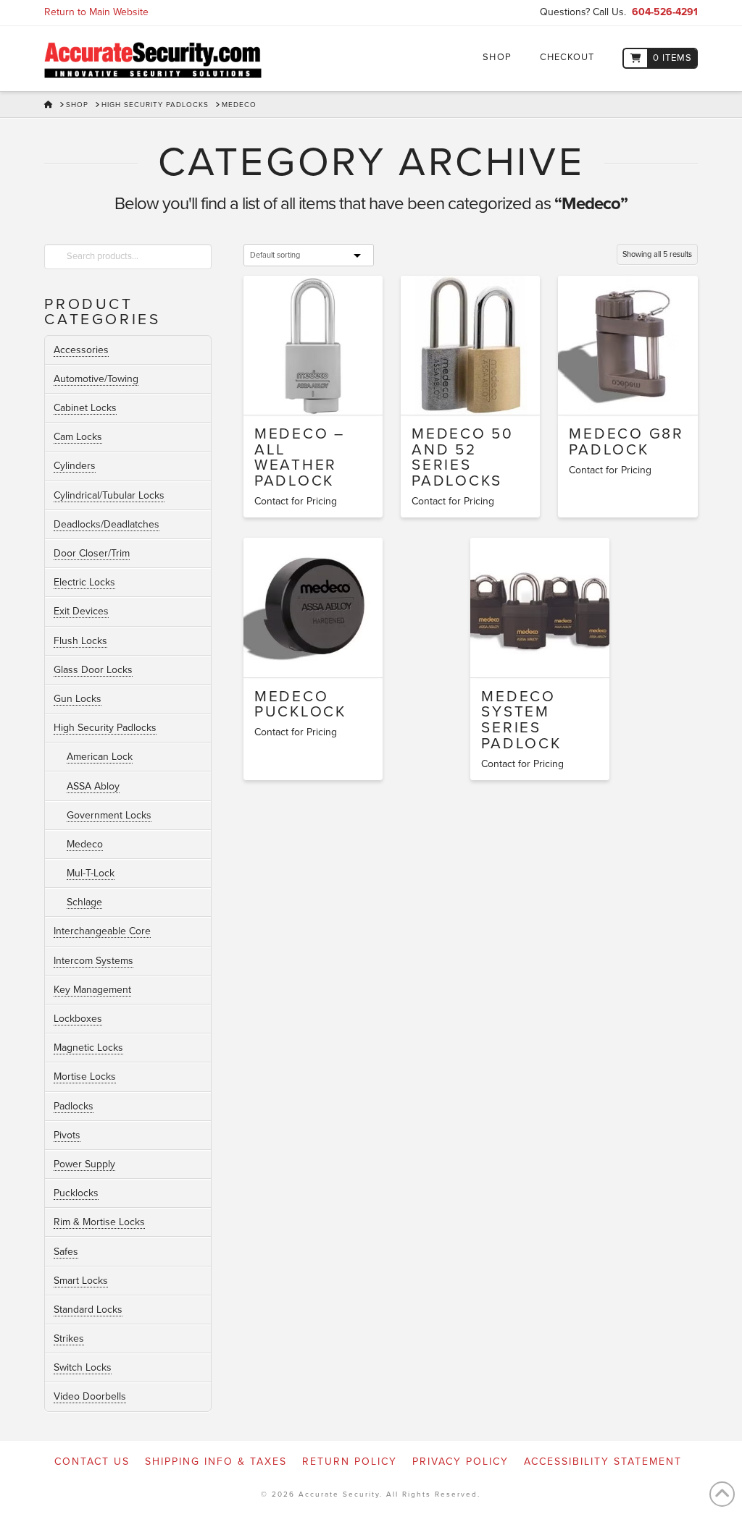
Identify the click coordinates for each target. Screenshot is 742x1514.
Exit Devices (81, 611)
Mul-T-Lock (90, 873)
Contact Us (92, 1461)
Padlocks (73, 1106)
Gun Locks (77, 699)
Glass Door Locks (93, 670)
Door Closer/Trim (92, 553)
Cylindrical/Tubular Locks (109, 495)
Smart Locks (81, 1280)
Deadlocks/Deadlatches (106, 524)
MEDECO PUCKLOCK (300, 705)
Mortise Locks (85, 1076)
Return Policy (349, 1461)
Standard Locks (88, 1309)
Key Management (92, 990)
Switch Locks (83, 1367)
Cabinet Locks (85, 408)
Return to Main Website (96, 12)
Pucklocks (76, 1193)
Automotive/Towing (96, 379)
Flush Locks (80, 641)
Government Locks (109, 815)
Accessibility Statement (603, 1461)
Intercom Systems (93, 961)
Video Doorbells (90, 1396)
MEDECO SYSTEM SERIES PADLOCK (521, 720)
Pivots (67, 1135)
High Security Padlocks (105, 728)
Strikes (69, 1338)
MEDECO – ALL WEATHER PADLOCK (299, 457)
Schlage (84, 902)
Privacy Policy (460, 1461)
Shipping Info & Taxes (216, 1461)
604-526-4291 (665, 12)
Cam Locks (78, 437)
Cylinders (75, 466)
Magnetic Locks (88, 1047)
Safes (66, 1252)
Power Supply (84, 1164)
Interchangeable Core (102, 931)
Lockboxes (78, 1018)
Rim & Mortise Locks (99, 1222)
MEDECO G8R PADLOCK (626, 442)
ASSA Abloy (93, 786)
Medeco (85, 844)
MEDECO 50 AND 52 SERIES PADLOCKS (463, 457)
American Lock (100, 756)
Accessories (81, 350)
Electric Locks (84, 582)
